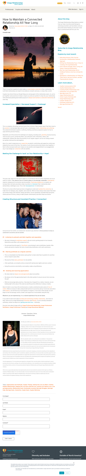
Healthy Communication (68, 86)
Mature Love (47, 386)
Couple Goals (25, 390)
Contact (69, 3)
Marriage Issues (65, 93)
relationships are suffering (46, 128)
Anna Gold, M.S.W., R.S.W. (20, 26)
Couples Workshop (35, 390)
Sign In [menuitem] (81, 9)
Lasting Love (40, 386)
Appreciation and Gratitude (14, 385)
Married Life (32, 386)
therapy (34, 300)
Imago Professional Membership (31, 305)
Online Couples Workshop (68, 97)
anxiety (7, 128)
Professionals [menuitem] (9, 9)
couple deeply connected (34, 89)
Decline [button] (67, 472)
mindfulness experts (21, 240)
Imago (30, 307)
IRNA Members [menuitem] (72, 9)
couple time (24, 143)
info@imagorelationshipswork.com (10, 459)
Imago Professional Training (17, 307)
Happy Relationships (67, 95)
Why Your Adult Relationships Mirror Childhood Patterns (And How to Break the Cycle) (71, 72)
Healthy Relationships (67, 88)
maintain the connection (44, 189)
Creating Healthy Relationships (69, 90)
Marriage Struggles (41, 388)
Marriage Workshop (66, 104)
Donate (60, 3)
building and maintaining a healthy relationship (32, 299)
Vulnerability (50, 180)
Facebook (16, 28)
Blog (65, 3)
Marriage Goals (10, 390)
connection (18, 149)
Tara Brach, (25, 245)
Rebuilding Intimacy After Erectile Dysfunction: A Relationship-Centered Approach (70, 59)
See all (59, 107)
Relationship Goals (18, 388)
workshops (27, 300)
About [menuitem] (33, 9)
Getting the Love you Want (40, 385)
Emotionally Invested (30, 388)
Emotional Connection (67, 102)
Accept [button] (61, 472)
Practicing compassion (37, 182)
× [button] (74, 462)
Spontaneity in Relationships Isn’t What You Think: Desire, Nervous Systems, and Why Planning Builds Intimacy (71, 77)
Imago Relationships (66, 99)
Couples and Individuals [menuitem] (22, 9)
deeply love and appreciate (21, 274)
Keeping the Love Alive (22, 386)
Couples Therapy (27, 385)
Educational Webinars (38, 307)
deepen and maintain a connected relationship (41, 98)
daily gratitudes (19, 260)
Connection (18, 390)
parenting (44, 135)
